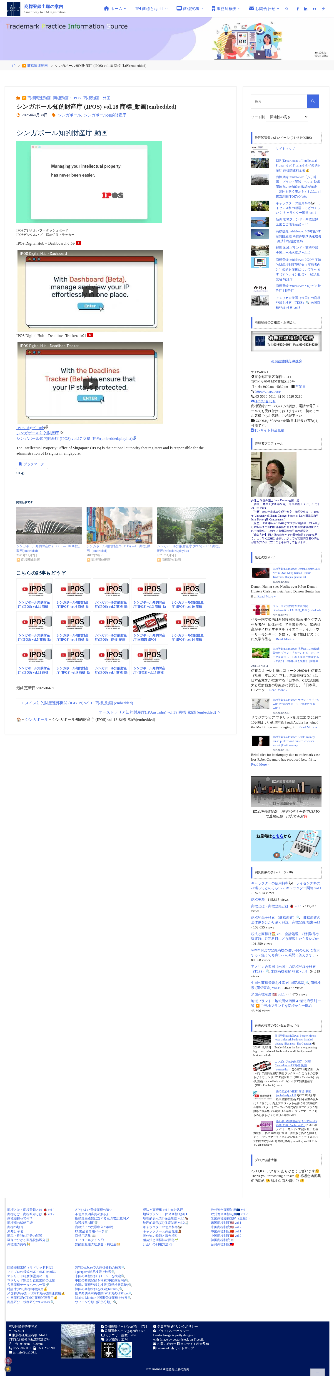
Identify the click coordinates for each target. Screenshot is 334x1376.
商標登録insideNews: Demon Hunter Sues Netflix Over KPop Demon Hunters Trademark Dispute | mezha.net (296, 573)
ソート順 (258, 117)
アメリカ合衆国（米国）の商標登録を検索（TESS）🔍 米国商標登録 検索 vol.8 (298, 302)
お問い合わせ (265, 401)
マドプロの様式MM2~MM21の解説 (32, 1272)
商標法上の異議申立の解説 (94, 1227)
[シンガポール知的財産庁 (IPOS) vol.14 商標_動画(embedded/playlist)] (190, 525)
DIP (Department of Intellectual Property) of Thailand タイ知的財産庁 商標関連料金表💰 (298, 165)
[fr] (314, 8)
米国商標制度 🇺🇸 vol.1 (268, 994)
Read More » (266, 596)
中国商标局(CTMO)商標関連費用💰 (32, 1297)
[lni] (305, 8)
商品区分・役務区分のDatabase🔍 (30, 1302)
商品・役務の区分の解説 (24, 1235)
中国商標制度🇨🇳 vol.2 (226, 1235)
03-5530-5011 (22, 1348)
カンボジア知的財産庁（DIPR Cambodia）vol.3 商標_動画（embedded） (293, 1065)
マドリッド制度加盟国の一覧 (28, 1276)
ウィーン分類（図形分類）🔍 (96, 1302)
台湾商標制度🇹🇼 (222, 1244)
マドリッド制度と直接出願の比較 (31, 1280)
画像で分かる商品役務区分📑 (28, 1240)
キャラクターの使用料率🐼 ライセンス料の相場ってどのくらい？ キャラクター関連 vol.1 (298, 208)
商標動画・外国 (96, 98)
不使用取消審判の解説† (91, 1214)
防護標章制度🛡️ (86, 1222)
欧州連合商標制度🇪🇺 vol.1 (229, 1210)
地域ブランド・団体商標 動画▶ (165, 1214)
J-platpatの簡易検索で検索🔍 (95, 1272)
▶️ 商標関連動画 (35, 65)
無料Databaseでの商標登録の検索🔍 (100, 1267)
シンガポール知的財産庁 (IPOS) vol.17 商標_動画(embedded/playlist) (74, 438)
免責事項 (163, 1326)
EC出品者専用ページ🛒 (91, 1231)
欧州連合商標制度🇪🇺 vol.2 (229, 1214)
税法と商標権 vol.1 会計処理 (163, 1210)
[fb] (298, 8)
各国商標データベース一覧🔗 (28, 1284)
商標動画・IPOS (67, 98)
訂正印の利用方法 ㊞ (157, 1244)
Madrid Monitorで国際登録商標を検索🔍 (103, 1297)
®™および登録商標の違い (93, 1210)
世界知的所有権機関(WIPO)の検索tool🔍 (103, 1293)
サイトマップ (285, 148)
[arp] (323, 8)
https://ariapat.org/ (267, 391)
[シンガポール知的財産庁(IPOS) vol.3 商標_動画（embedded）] (119, 525)
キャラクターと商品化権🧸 (162, 1231)
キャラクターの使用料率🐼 (162, 1227)
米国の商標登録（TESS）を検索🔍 (100, 1276)
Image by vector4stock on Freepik (182, 1339)
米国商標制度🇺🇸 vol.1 (226, 1222)
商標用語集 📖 (85, 1235)
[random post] (262, 1039)
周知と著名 (15, 1231)
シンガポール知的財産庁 (105, 115)
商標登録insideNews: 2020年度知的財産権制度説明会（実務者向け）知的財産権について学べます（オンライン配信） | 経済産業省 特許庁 (298, 269)
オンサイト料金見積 (269, 430)
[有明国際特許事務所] (286, 341)
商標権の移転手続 (20, 1222)
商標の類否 (15, 1227)
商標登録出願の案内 (43, 6)
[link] (287, 8)
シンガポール (69, 115)
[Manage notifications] (8, 1360)
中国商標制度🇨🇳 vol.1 (226, 1231)
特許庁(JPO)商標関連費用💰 (27, 1289)
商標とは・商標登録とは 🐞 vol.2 (31, 1214)
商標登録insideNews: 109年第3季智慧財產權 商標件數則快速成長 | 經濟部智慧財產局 (298, 236)
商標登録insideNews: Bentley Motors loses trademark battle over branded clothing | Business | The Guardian (296, 1039)
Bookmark (162, 1348)
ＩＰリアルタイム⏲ (89, 1240)
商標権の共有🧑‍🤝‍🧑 (18, 1244)
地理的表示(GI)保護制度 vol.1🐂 (166, 1218)
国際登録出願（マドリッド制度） (31, 1267)
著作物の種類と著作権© (160, 1235)
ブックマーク (34, 464)
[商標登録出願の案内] (13, 9)
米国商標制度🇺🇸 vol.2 (226, 1227)
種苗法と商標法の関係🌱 (161, 1240)
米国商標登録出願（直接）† (231, 1218)
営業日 (300, 386)
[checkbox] (8, 1369)
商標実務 (258, 899)
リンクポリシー (186, 1326)
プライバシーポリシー (172, 1331)
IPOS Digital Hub (30, 428)
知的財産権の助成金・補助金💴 (97, 1244)
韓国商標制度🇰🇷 (222, 1240)
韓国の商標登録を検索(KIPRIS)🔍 (99, 1289)
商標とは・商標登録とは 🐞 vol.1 (276, 906)
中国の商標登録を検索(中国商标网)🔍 (102, 1280)
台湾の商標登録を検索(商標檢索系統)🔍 (103, 1284)
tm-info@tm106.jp (25, 1352)
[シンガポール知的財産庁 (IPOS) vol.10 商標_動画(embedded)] (49, 525)
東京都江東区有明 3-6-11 (29, 1335)
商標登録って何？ (20, 1218)
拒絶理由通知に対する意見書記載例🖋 (102, 1218)
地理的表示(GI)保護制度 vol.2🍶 (166, 1222)
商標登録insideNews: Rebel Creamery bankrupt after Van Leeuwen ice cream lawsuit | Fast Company (294, 741)
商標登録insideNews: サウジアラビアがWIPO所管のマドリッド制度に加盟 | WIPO (296, 704)
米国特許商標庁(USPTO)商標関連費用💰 (36, 1293)
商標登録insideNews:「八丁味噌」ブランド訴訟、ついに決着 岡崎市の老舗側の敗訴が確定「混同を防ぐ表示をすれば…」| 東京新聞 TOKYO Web (300, 186)
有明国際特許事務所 (286, 361)
